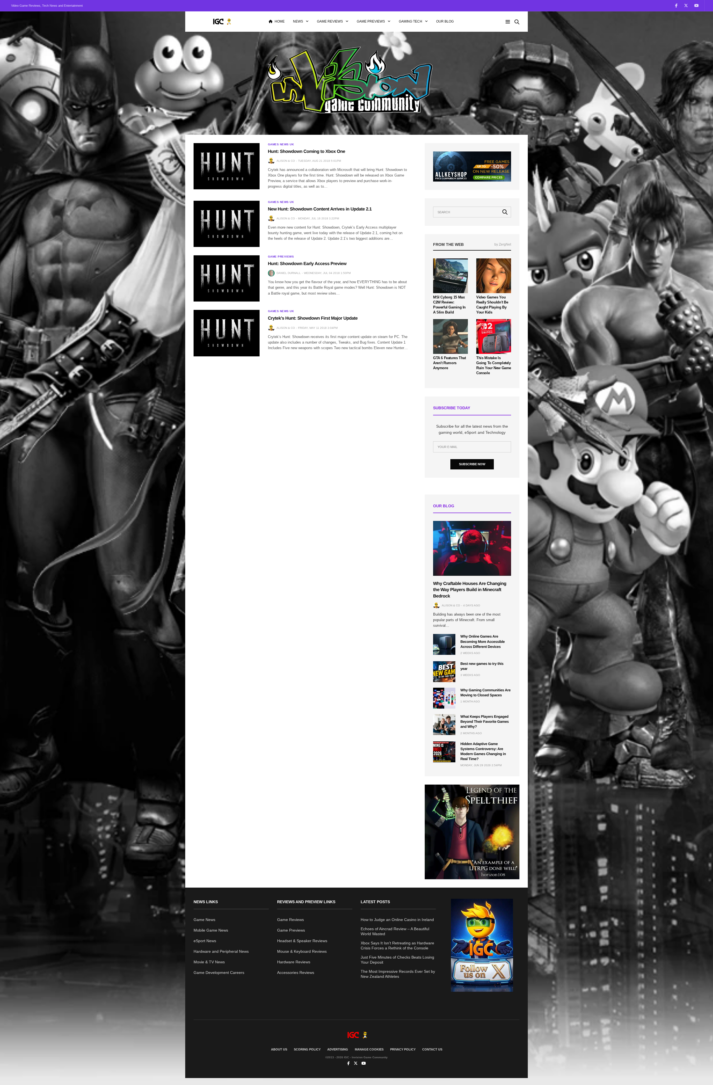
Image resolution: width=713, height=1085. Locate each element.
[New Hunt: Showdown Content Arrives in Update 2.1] (227, 224)
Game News (204, 919)
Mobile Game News (211, 930)
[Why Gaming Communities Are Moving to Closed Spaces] (444, 698)
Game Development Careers (219, 972)
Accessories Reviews (295, 972)
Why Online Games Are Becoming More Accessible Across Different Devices (482, 641)
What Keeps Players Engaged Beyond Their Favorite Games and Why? (484, 721)
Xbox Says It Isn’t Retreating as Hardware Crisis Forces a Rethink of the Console (397, 945)
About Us (279, 1049)
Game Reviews (330, 21)
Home (280, 21)
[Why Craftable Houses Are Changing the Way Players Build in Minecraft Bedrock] (472, 548)
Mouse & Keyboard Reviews (302, 951)
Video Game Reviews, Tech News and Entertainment (47, 5)
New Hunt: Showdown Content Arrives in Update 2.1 (320, 209)
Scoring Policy (307, 1049)
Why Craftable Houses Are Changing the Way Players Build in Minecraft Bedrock (469, 590)
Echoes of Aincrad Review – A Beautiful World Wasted (395, 931)
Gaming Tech (410, 21)
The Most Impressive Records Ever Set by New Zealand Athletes (398, 974)
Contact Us (432, 1049)
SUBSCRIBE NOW (472, 464)
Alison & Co (286, 160)
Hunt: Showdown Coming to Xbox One (306, 151)
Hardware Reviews (293, 962)
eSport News (205, 941)
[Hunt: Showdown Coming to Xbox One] (227, 166)
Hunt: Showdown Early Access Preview (307, 263)
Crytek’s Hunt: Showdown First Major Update (313, 318)
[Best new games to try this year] (444, 671)
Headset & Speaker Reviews (302, 941)
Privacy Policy (403, 1049)
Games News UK (281, 144)
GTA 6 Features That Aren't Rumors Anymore (449, 363)
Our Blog (445, 21)
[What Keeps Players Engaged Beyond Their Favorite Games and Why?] (444, 724)
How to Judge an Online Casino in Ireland (397, 919)
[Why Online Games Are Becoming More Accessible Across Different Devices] (444, 644)
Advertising (337, 1049)
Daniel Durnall (289, 273)
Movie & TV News (209, 962)
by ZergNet (502, 244)
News (298, 21)
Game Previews (371, 21)
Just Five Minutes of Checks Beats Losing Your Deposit (397, 959)
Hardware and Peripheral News (221, 951)
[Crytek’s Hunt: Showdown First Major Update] (227, 333)
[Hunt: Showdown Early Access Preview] (227, 278)
